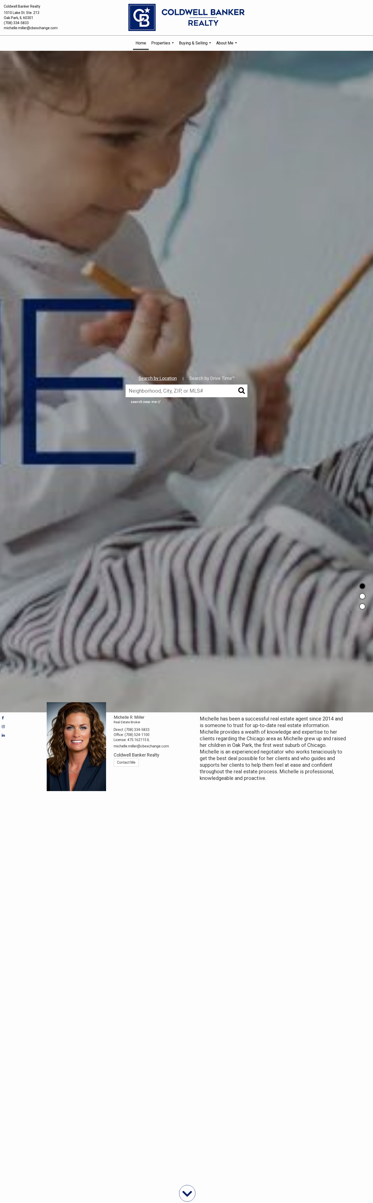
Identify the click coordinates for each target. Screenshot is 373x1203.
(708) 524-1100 (137, 735)
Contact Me (126, 762)
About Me (227, 46)
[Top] (362, 586)
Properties (163, 46)
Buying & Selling (195, 46)
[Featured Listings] (362, 596)
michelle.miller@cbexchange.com (31, 28)
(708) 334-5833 (16, 23)
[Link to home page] (186, 18)
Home (140, 43)
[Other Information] (362, 606)
